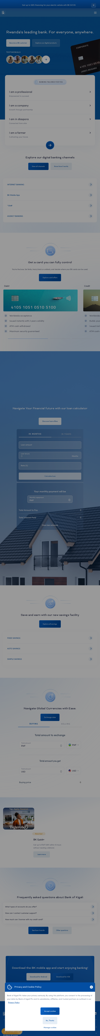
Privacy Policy (14, 1002)
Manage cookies (50, 1027)
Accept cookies (50, 1011)
